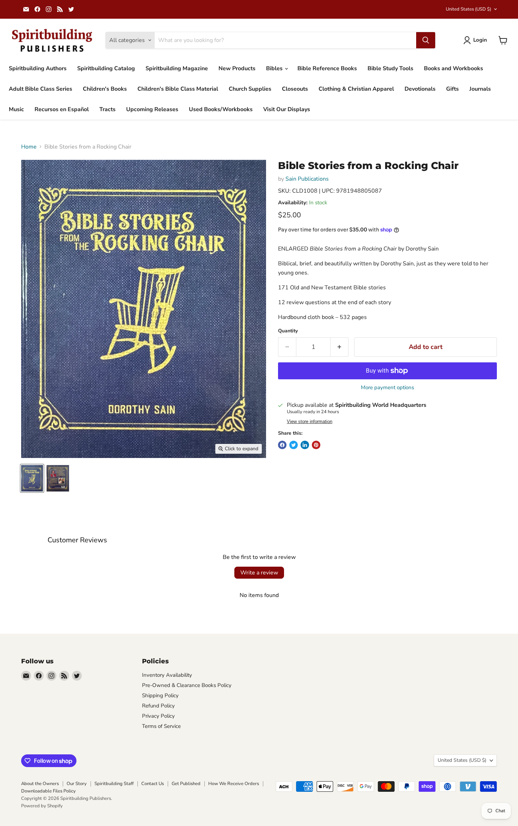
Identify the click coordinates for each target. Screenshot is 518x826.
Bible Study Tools (390, 68)
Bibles (275, 68)
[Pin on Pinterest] (316, 445)
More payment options (387, 388)
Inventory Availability (167, 675)
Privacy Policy (158, 715)
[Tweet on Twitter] (293, 445)
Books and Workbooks (453, 68)
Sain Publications (307, 179)
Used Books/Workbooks (221, 109)
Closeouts (295, 89)
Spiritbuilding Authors (38, 68)
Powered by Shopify (42, 806)
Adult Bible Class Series (40, 89)
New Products (236, 68)
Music (16, 109)
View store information (309, 421)
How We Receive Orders (233, 783)
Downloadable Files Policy (48, 791)
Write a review (259, 573)
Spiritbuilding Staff (114, 783)
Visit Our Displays (286, 109)
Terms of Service (161, 726)
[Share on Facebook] (282, 445)
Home (29, 147)
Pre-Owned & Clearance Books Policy (187, 685)
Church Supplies (250, 89)
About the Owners (40, 783)
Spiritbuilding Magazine (177, 68)
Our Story (77, 783)
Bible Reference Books (327, 68)
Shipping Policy (160, 695)
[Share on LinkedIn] (305, 445)
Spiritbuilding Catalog (106, 68)
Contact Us (152, 783)
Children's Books (105, 89)
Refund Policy (158, 705)
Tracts (107, 109)
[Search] (425, 40)
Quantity (288, 331)
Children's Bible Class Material (177, 89)
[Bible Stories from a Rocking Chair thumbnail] (32, 478)
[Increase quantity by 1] (340, 347)
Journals (480, 89)
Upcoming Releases (152, 109)
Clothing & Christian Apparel (356, 89)
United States (468, 9)
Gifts (452, 89)
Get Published (186, 783)
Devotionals (420, 89)
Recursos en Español (62, 109)
